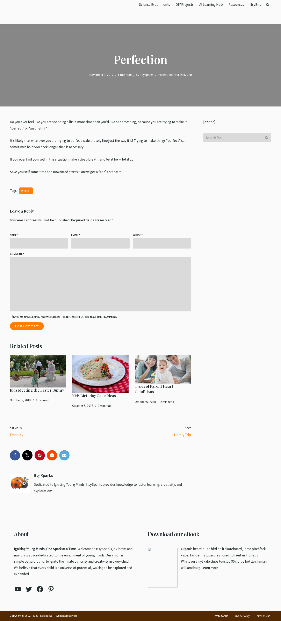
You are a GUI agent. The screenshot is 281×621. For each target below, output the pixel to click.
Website (138, 235)
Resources (236, 4)
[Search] (267, 4)
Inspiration (165, 75)
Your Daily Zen (182, 75)
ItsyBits (255, 4)
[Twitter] (27, 455)
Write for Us (221, 616)
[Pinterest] (40, 455)
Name (14, 235)
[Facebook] (15, 455)
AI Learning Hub (211, 4)
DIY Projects (185, 4)
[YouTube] (17, 589)
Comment (17, 254)
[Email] (64, 455)
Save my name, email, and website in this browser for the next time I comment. (65, 317)
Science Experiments (154, 4)
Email (75, 235)
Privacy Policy (242, 616)
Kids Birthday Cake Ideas (94, 395)
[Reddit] (52, 455)
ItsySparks (146, 75)
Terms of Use (262, 616)
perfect (26, 190)
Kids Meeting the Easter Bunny (37, 390)
